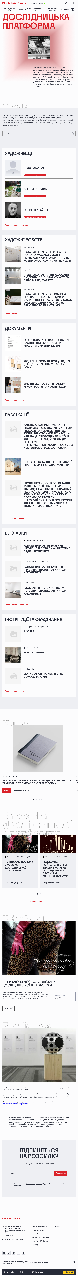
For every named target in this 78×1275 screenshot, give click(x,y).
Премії (65, 10)
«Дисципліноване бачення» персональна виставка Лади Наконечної (45, 569)
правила (17, 1186)
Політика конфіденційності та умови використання (15, 1262)
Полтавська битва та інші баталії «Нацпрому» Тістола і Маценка (48, 463)
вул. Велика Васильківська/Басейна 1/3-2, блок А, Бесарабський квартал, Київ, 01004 (15, 1229)
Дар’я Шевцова (60, 998)
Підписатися (61, 1173)
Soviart (29, 631)
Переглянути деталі (21, 791)
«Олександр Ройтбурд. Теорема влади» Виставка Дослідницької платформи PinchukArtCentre (55, 869)
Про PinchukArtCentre (40, 1241)
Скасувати (41, 1266)
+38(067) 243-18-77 (11, 1236)
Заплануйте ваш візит (9, 9)
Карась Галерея (34, 652)
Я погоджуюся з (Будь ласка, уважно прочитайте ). (39, 1185)
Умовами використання (34, 1184)
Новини (57, 1226)
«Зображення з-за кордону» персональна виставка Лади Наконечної (45, 590)
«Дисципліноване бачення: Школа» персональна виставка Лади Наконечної (47, 548)
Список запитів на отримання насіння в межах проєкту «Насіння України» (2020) (46, 342)
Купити (6, 791)
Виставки (22, 10)
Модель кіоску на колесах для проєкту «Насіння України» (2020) (47, 364)
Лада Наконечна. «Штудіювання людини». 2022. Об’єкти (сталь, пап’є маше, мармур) (47, 277)
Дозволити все (26, 1266)
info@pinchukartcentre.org (14, 1239)
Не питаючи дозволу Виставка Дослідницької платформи (19, 866)
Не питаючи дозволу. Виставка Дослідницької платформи (29, 983)
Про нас (72, 9)
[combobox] (67, 3)
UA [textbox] (66, 3)
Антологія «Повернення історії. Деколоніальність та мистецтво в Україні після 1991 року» (36, 782)
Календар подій (38, 1230)
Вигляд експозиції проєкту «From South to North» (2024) (46, 385)
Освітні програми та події (34, 9)
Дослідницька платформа (52, 9)
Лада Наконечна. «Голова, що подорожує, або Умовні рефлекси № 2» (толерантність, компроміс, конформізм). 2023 (48, 256)
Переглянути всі (36, 902)
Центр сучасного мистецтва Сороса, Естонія (43, 675)
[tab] (33, 799)
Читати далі (8, 1008)
